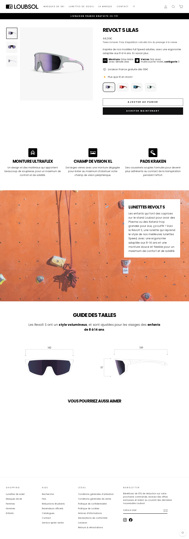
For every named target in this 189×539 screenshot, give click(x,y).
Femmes (10, 503)
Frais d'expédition (128, 42)
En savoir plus (140, 53)
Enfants (10, 513)
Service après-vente (53, 522)
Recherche (48, 494)
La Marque (105, 6)
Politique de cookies (88, 508)
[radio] (109, 87)
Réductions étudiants (53, 503)
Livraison (82, 522)
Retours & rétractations (90, 527)
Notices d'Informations (90, 513)
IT (134, 6)
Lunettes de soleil (81, 6)
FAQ (44, 499)
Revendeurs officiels (52, 508)
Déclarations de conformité (92, 518)
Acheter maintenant (143, 110)
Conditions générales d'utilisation (96, 494)
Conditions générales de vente (94, 499)
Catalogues (48, 513)
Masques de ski (54, 6)
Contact (123, 6)
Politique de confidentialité (92, 503)
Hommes (10, 508)
